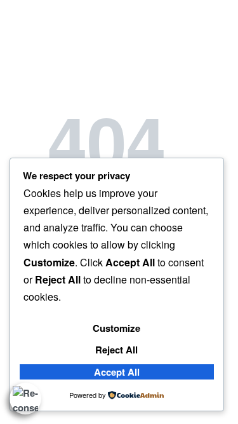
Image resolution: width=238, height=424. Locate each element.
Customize (116, 328)
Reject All (116, 350)
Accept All (117, 372)
